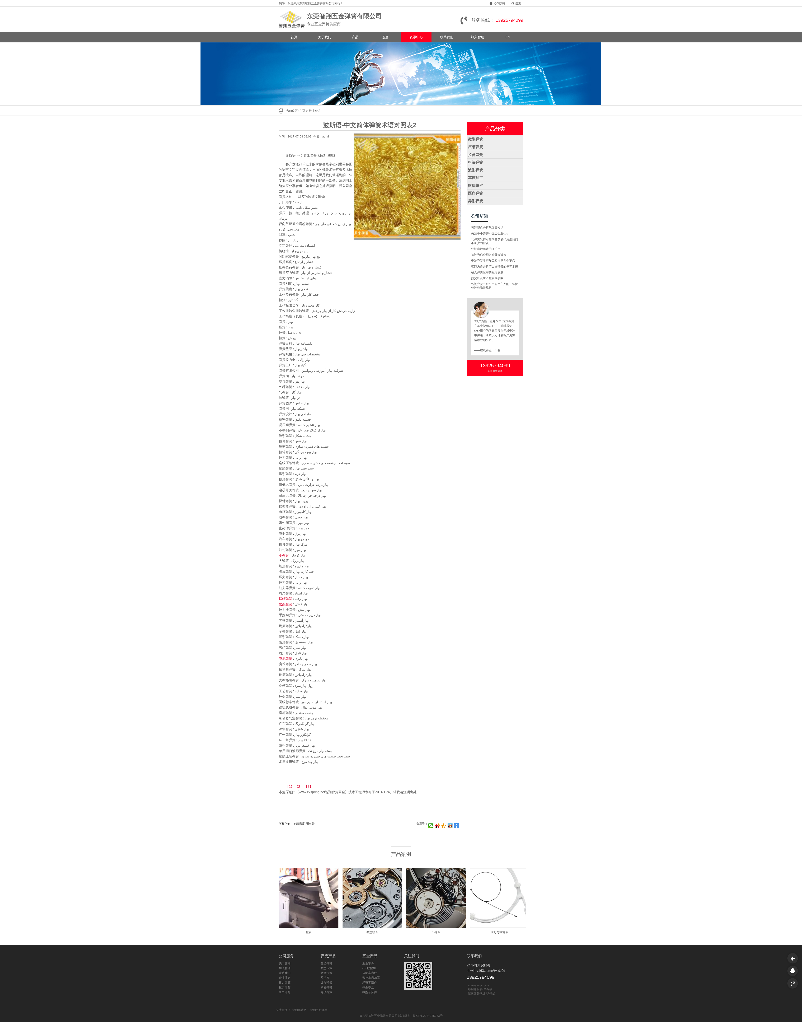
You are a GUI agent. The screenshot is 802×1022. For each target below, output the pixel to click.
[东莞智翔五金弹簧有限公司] (292, 19)
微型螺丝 (475, 185)
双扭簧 (325, 977)
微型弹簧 (475, 139)
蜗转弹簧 (285, 599)
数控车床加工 (371, 977)
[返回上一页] (792, 958)
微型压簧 (326, 968)
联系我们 (446, 37)
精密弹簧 (326, 987)
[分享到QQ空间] (443, 825)
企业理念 (285, 977)
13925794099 (509, 20)
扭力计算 (285, 982)
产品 (355, 37)
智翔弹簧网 (299, 1010)
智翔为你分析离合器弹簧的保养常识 (494, 266)
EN (507, 37)
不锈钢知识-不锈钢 (480, 993)
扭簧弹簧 (475, 162)
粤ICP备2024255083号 (427, 1015)
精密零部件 (369, 982)
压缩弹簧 (475, 147)
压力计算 (285, 992)
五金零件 (368, 963)
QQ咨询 (500, 3)
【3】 (308, 786)
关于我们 (324, 37)
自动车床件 (369, 973)
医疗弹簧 (475, 193)
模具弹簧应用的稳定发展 (487, 272)
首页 (294, 37)
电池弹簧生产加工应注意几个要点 (493, 260)
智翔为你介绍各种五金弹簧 (488, 254)
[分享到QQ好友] (450, 825)
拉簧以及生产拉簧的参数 (487, 278)
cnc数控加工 (370, 968)
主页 (302, 110)
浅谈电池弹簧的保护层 (485, 249)
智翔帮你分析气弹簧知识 (487, 227)
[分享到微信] (430, 825)
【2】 (299, 786)
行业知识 (314, 110)
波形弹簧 (475, 170)
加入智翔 (477, 37)
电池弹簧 (285, 658)
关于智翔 (285, 963)
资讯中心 (416, 37)
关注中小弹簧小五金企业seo (489, 233)
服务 (385, 37)
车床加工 (475, 178)
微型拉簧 (326, 973)
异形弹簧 (475, 201)
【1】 (290, 786)
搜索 (518, 3)
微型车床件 (369, 992)
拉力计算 (285, 987)
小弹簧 (284, 555)
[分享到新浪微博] (437, 825)
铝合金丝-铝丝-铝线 (480, 985)
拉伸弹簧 (475, 155)
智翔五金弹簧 (318, 1010)
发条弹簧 (285, 604)
